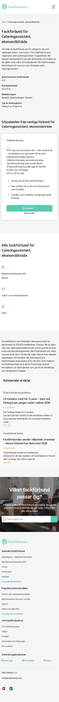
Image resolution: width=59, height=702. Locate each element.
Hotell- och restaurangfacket (15, 295)
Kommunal (6, 571)
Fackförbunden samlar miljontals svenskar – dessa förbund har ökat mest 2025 (29, 441)
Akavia (5, 278)
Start (4, 22)
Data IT (5, 604)
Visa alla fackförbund (11, 581)
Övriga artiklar (9, 407)
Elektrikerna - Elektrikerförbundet (17, 557)
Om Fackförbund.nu (10, 626)
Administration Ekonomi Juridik (16, 599)
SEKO (4, 313)
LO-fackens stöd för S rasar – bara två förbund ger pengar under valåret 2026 (26, 400)
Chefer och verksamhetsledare (16, 594)
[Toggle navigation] (53, 7)
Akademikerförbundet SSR (14, 273)
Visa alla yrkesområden (12, 614)
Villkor (4, 631)
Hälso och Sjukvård (10, 609)
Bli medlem (28, 208)
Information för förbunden (13, 641)
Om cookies (7, 646)
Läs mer (7, 425)
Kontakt (5, 636)
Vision (4, 567)
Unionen (5, 576)
